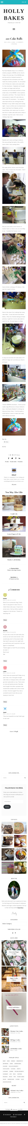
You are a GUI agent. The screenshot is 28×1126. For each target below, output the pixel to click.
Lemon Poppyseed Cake (14, 534)
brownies (5, 1063)
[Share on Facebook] (9, 458)
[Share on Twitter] (12, 458)
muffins (20, 1074)
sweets (21, 461)
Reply (5, 620)
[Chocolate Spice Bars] (8, 828)
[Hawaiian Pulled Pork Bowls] (20, 854)
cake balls (13, 461)
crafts (19, 1068)
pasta (10, 1076)
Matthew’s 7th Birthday (14, 560)
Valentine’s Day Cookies (16, 1031)
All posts (14, 484)
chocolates (6, 1068)
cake (7, 461)
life (10, 1074)
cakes (13, 42)
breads (13, 1061)
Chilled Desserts (13, 1066)
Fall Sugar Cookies (15, 1040)
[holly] (14, 470)
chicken (5, 1066)
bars (8, 1061)
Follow (7, 806)
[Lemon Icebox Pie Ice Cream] (20, 868)
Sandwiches (11, 1079)
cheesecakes (17, 1063)
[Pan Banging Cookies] (20, 828)
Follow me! (14, 1109)
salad (4, 1079)
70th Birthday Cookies (16, 1048)
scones (18, 1079)
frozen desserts (19, 1071)
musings (5, 1076)
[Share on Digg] (19, 458)
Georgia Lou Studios (21, 1123)
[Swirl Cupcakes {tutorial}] (8, 868)
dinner (11, 1071)
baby (4, 1061)
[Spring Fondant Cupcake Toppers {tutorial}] (20, 841)
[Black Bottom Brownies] (8, 841)
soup (22, 1079)
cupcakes (5, 1071)
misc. (14, 1074)
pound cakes (20, 1076)
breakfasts (20, 1061)
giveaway (5, 1074)
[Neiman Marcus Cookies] (8, 854)
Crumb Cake (14, 514)
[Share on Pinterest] (16, 458)
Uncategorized (7, 1081)
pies (15, 1076)
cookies (13, 1068)
